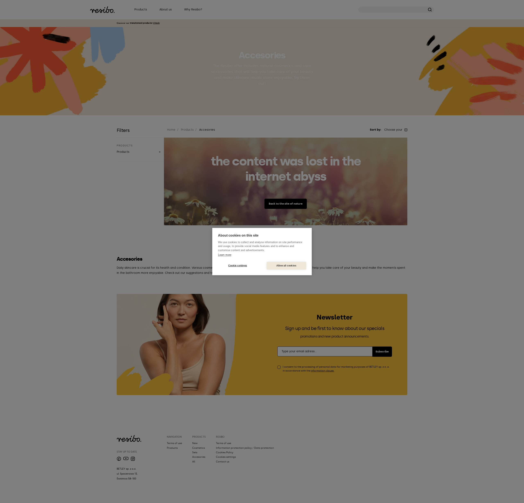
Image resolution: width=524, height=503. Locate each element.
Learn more (224, 254)
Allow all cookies (286, 265)
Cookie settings (237, 265)
